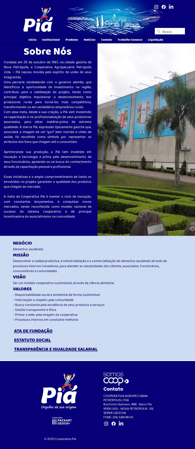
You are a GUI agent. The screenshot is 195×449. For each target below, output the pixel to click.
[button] (51, 39)
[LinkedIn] (171, 7)
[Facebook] (163, 7)
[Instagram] (156, 7)
